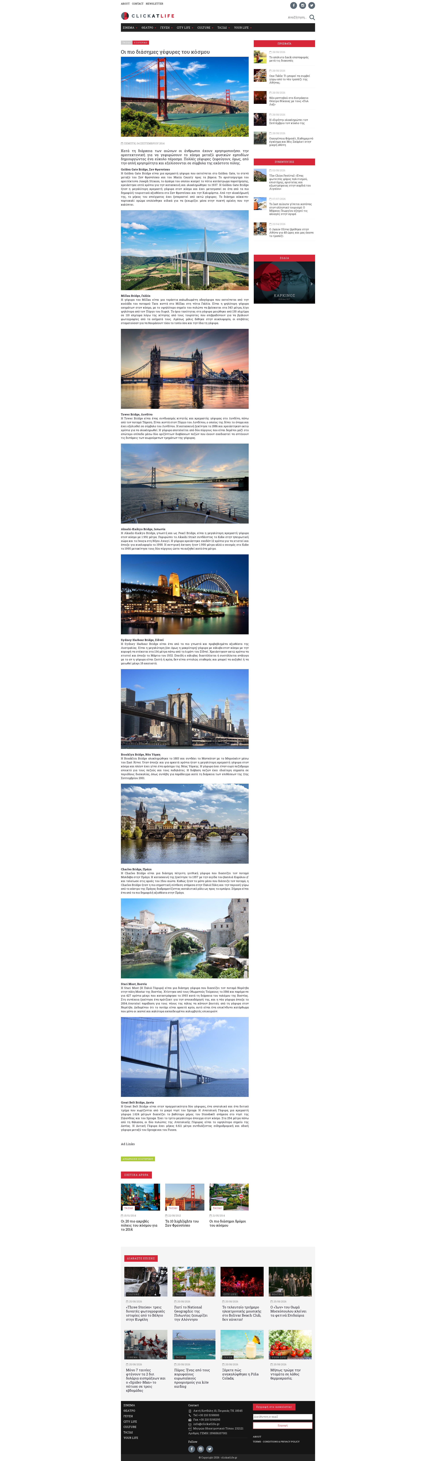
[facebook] (293, 5)
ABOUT (125, 3)
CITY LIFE (183, 27)
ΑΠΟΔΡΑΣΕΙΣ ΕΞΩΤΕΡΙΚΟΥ (138, 1159)
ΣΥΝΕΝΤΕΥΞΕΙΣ (284, 161)
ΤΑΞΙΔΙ (222, 27)
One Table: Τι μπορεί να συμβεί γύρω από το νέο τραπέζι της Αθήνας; (289, 79)
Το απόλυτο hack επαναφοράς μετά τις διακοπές (289, 58)
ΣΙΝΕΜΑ (128, 27)
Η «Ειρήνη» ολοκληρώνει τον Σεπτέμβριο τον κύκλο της (288, 121)
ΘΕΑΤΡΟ (147, 27)
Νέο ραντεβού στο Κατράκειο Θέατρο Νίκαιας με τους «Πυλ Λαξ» (289, 101)
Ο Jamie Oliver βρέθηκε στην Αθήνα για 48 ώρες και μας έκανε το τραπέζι (291, 232)
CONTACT (138, 3)
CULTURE (203, 27)
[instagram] (302, 5)
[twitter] (311, 5)
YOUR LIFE (241, 27)
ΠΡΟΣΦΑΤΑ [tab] (284, 43)
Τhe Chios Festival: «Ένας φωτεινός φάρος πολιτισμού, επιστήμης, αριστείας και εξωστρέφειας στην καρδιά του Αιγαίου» (290, 182)
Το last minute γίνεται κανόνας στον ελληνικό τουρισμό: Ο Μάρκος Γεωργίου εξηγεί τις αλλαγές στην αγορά (290, 209)
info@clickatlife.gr (206, 1424)
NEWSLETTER (154, 3)
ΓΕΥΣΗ (165, 27)
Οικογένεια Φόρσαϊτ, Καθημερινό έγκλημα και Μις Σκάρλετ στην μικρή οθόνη (291, 142)
